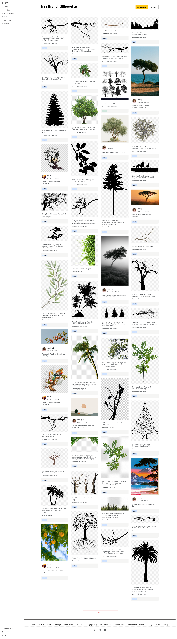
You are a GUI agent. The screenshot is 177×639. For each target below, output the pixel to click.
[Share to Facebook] (63, 31)
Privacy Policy (68, 625)
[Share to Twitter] (59, 31)
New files (41, 625)
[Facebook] (99, 630)
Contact (157, 625)
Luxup (49, 176)
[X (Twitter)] (2, 635)
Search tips (57, 625)
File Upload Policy (106, 625)
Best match (141, 7)
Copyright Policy (92, 625)
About (49, 625)
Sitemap (165, 625)
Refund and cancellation (136, 625)
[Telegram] (5, 635)
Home (33, 625)
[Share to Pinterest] (66, 31)
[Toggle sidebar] (20, 2)
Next (100, 613)
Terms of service (120, 625)
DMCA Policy (80, 625)
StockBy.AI (140, 100)
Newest (154, 7)
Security (149, 625)
